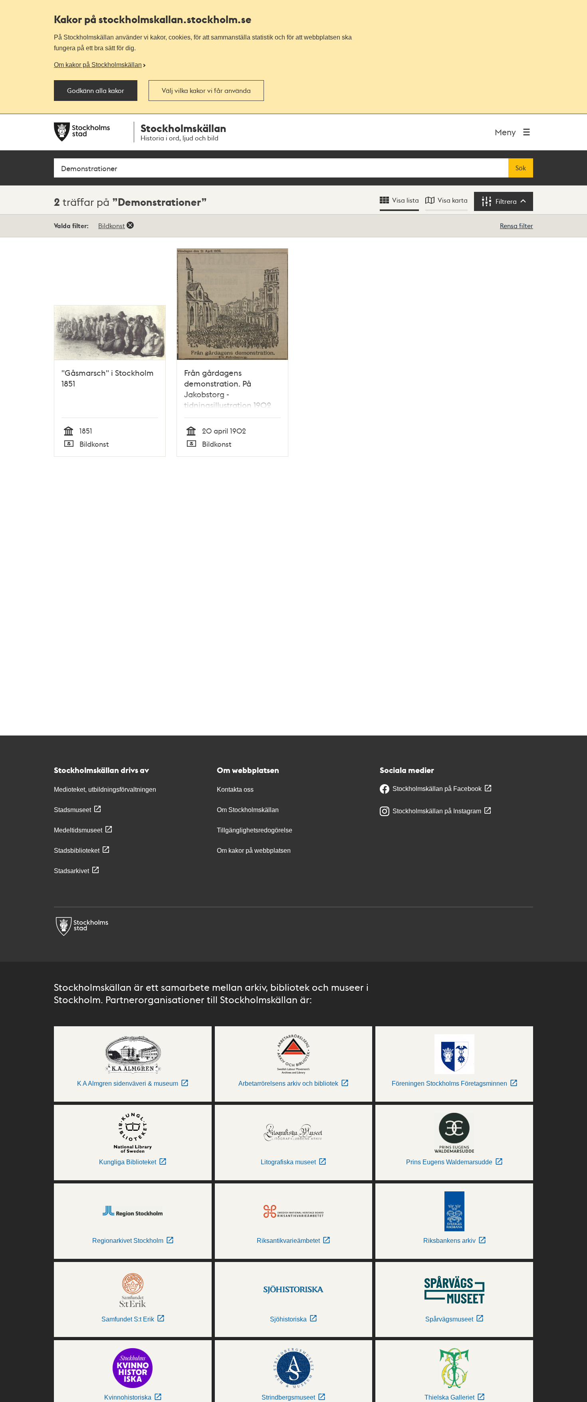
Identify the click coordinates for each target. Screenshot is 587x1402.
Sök (521, 168)
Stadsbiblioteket (76, 850)
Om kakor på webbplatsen (254, 850)
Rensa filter (516, 225)
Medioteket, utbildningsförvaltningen (105, 789)
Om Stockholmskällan (248, 809)
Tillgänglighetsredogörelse (254, 830)
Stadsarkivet (71, 871)
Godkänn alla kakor (95, 91)
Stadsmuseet (72, 809)
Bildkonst (111, 225)
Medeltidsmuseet (78, 830)
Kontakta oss (235, 789)
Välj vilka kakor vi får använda (206, 91)
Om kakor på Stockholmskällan (98, 64)
